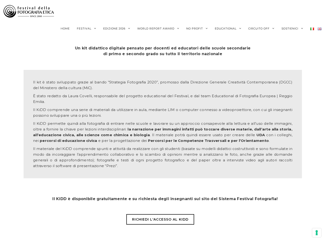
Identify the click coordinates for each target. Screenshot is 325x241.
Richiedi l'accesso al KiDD (160, 219)
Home (65, 28)
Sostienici (290, 28)
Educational (226, 28)
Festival (84, 28)
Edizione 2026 (114, 28)
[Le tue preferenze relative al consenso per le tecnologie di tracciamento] (316, 232)
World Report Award (156, 28)
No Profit (195, 28)
